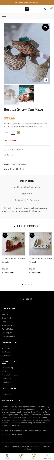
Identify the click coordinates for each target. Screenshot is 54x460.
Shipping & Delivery (27, 200)
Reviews (27, 193)
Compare (10, 155)
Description (27, 180)
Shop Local (6, 322)
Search (5, 314)
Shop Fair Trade (8, 318)
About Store (7, 348)
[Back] (4, 16)
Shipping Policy (8, 333)
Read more (9, 272)
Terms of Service (8, 336)
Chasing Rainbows (18, 164)
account (45, 9)
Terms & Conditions (10, 375)
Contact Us (6, 352)
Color (6, 132)
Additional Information (27, 187)
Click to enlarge (46, 80)
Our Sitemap (7, 355)
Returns (5, 371)
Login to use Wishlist (15, 150)
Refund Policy (7, 329)
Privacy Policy (7, 325)
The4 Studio (25, 446)
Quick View (23, 243)
